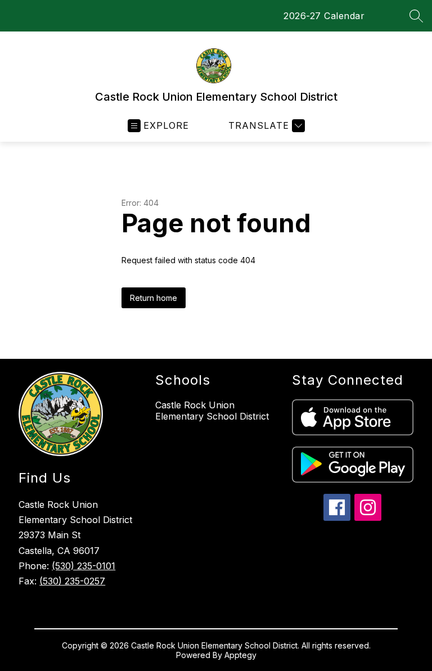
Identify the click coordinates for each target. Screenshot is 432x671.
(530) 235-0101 (83, 565)
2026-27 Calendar (324, 15)
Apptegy (240, 655)
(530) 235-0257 (72, 581)
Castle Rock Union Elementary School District (212, 410)
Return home (153, 298)
